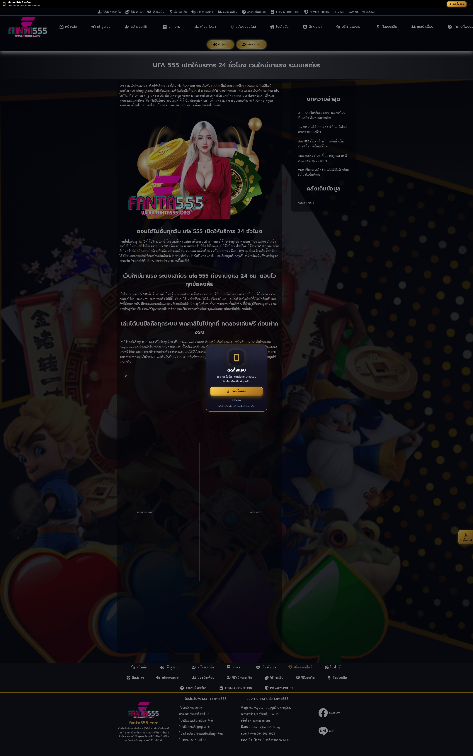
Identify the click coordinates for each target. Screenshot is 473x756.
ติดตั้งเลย (239, 391)
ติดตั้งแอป (458, 4)
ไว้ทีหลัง (236, 400)
